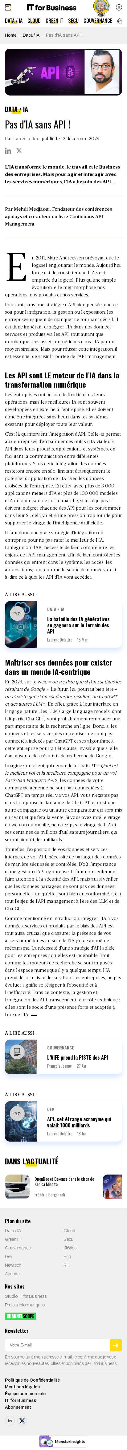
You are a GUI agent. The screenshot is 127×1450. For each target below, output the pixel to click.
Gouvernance (98, 20)
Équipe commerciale (25, 1393)
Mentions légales (22, 1386)
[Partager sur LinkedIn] (8, 151)
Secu (73, 20)
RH (66, 1265)
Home (11, 35)
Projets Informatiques (25, 1305)
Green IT (54, 20)
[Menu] (8, 7)
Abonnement (18, 1407)
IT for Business (20, 1400)
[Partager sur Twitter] (19, 151)
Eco (67, 1256)
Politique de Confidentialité (32, 1380)
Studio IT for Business (26, 1296)
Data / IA (14, 20)
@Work (70, 1248)
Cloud (34, 20)
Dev (50, 1109)
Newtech (13, 1265)
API (72, 305)
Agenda (12, 1274)
